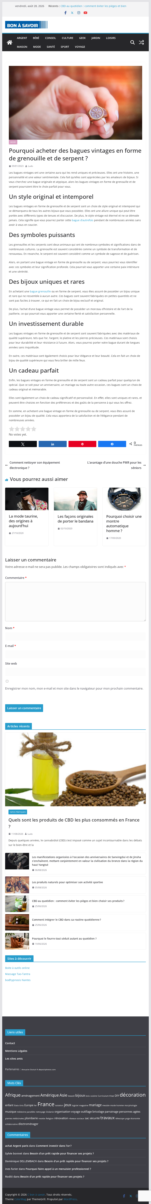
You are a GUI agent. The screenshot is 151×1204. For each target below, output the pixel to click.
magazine (83, 1105)
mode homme (117, 1105)
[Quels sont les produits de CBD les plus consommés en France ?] (75, 769)
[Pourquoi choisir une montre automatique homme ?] (124, 490)
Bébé (36, 38)
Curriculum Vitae (106, 1096)
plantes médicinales (14, 1118)
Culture (67, 38)
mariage (95, 1105)
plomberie (31, 1118)
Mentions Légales (16, 1051)
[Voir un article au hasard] (141, 42)
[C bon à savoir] (9, 42)
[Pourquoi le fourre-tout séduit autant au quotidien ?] (17, 941)
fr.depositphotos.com (46, 1069)
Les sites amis (14, 1058)
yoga (127, 1118)
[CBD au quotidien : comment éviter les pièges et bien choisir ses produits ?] (17, 903)
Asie (63, 1095)
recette (41, 1118)
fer (35, 1105)
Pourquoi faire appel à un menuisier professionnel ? (58, 1169)
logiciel (75, 1105)
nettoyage (40, 1112)
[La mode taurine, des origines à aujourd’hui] (26, 490)
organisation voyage (67, 1111)
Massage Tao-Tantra (17, 974)
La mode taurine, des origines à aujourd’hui (23, 521)
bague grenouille (40, 291)
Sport (65, 46)
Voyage (80, 46)
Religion (50, 1118)
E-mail (10, 646)
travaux (107, 1117)
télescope (119, 1118)
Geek (82, 38)
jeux (67, 1104)
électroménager (28, 1124)
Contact (10, 1043)
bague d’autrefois (82, 220)
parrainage (111, 1111)
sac (87, 1118)
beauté (71, 1096)
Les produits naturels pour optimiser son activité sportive (96, 6)
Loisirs (111, 38)
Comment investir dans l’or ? (53, 1145)
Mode (37, 46)
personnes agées (129, 1111)
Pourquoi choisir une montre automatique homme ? (124, 523)
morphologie (130, 1105)
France (46, 1104)
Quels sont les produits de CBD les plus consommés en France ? (74, 823)
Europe (28, 1105)
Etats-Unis (19, 1105)
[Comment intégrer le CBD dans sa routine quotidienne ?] (17, 922)
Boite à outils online (17, 968)
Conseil (50, 38)
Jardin (96, 38)
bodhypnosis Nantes (18, 980)
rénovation (61, 1118)
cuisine (93, 1096)
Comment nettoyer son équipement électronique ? (35, 465)
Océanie (50, 1112)
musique (10, 1111)
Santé (51, 46)
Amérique (49, 1095)
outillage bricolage (92, 1111)
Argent (22, 38)
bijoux (80, 1095)
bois (88, 1096)
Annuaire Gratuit (29, 1069)
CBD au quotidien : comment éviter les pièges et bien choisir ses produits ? (78, 901)
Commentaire (16, 578)
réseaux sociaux (76, 1118)
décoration (133, 1094)
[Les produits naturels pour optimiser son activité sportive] (17, 884)
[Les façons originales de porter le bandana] (75, 490)
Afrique (13, 1095)
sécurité (95, 1118)
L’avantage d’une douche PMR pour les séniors (114, 465)
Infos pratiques (18, 812)
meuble (106, 1105)
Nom (10, 628)
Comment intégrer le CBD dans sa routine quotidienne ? (66, 919)
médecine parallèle (26, 1112)
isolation (59, 1105)
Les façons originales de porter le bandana (75, 519)
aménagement (30, 1095)
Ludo (30, 166)
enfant (9, 1105)
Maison (22, 46)
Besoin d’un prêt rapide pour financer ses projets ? (62, 1153)
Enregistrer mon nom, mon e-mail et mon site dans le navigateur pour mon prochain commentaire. (74, 688)
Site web (11, 663)
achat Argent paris (16, 1145)
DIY (117, 1095)
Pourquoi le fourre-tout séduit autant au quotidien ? (64, 938)
